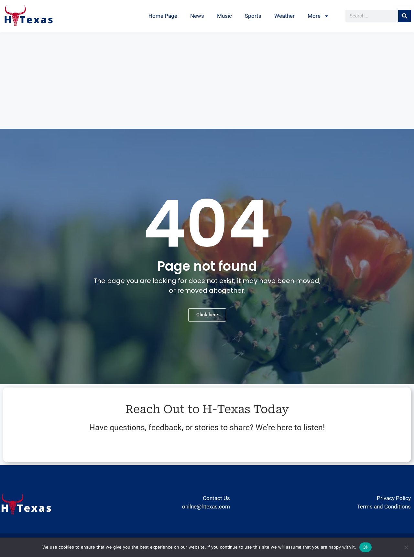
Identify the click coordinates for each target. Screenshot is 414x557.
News (197, 16)
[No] (406, 547)
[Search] (404, 16)
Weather (284, 16)
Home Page (162, 16)
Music (224, 16)
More (314, 16)
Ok (365, 547)
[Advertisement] (207, 80)
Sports (253, 16)
